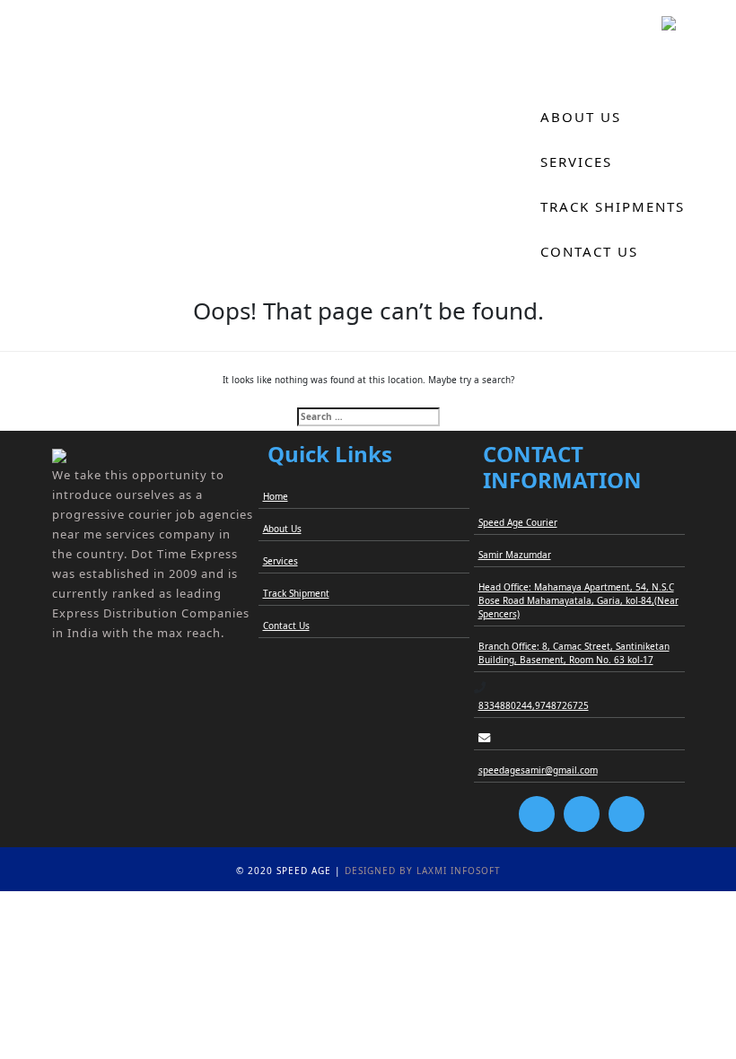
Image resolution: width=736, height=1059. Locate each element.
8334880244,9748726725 (533, 705)
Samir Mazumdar (514, 554)
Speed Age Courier (517, 522)
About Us (580, 117)
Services (576, 162)
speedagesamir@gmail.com (538, 770)
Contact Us (589, 251)
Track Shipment (296, 593)
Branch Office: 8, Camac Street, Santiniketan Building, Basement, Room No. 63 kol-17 (574, 653)
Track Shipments (612, 206)
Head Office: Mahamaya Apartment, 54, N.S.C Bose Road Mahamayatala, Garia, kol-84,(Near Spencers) (578, 600)
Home (564, 72)
